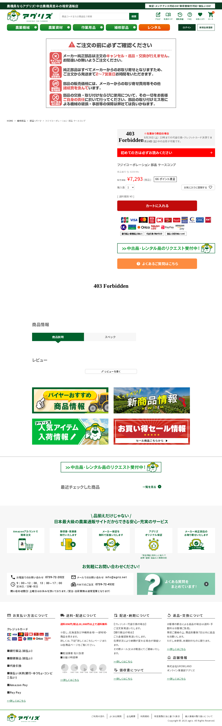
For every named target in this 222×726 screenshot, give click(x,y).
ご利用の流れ (97, 716)
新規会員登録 (206, 27)
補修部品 (121, 27)
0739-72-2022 (54, 577)
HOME (10, 120)
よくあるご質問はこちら (157, 263)
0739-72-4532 (104, 584)
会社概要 (131, 716)
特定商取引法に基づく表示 (167, 716)
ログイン (187, 27)
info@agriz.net (116, 577)
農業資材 (55, 27)
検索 (133, 16)
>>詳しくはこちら (16, 700)
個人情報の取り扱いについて (199, 716)
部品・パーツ (35, 120)
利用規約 (144, 716)
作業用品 (88, 27)
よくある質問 (116, 716)
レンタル (154, 27)
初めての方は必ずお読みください (146, 152)
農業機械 (22, 27)
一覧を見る (149, 487)
